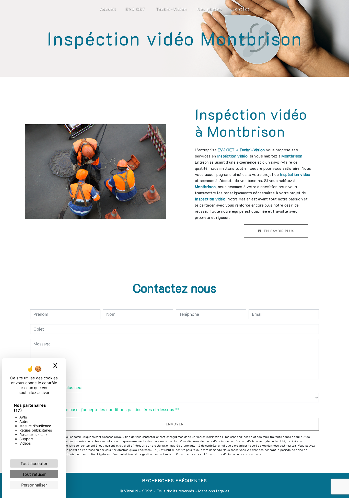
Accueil (108, 9)
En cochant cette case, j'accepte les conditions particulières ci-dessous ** (107, 409)
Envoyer (174, 424)
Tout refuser (34, 474)
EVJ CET (135, 9)
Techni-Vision (171, 9)
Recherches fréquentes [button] (174, 480)
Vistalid (131, 490)
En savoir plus (278, 231)
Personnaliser (34, 485)
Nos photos (210, 9)
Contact (241, 9)
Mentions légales (213, 490)
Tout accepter (34, 463)
